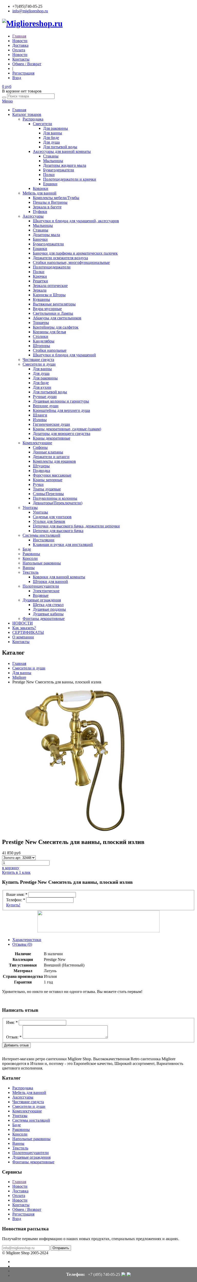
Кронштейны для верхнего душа (61, 410)
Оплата (18, 50)
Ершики (50, 184)
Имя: (12, 1022)
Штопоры (41, 345)
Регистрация (23, 73)
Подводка (41, 470)
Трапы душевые (47, 489)
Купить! (13, 905)
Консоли (30, 558)
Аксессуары (33, 216)
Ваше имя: (16, 894)
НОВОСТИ (22, 623)
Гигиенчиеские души (51, 424)
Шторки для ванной (50, 581)
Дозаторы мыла (46, 235)
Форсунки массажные (52, 475)
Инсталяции (43, 540)
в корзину (10, 868)
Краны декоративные (51, 438)
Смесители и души (39, 364)
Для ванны (52, 133)
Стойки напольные (49, 350)
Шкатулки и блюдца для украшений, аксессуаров (76, 221)
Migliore (19, 677)
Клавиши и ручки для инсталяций (63, 544)
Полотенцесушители (41, 586)
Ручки (38, 484)
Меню (7, 101)
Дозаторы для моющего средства (61, 433)
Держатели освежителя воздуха (60, 258)
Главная (19, 36)
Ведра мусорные (47, 308)
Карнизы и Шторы (49, 295)
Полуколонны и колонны (55, 498)
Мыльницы (53, 161)
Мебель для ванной (39, 193)
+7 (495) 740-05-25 (104, 1274)
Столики (40, 336)
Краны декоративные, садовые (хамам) (67, 429)
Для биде (51, 137)
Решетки (40, 281)
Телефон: (15, 900)
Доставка (20, 45)
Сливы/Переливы (48, 493)
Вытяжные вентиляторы (54, 304)
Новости (19, 41)
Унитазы (30, 507)
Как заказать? (24, 628)
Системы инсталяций (41, 535)
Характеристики (26, 939)
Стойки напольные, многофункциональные (71, 262)
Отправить (61, 1248)
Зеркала (39, 290)
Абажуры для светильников (57, 318)
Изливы (40, 419)
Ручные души (45, 396)
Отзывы (22, 944)
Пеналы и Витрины (50, 202)
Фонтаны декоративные (44, 618)
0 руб (6, 86)
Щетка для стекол (48, 604)
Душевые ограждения (42, 600)
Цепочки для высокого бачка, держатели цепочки (76, 526)
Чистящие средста (38, 359)
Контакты (20, 59)
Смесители (42, 124)
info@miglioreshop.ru (30, 11)
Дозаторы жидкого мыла (64, 165)
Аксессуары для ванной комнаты (62, 151)
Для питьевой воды (60, 147)
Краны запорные (47, 480)
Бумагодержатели (58, 170)
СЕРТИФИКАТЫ (28, 632)
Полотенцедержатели (52, 267)
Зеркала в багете (47, 207)
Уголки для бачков (49, 521)
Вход (16, 78)
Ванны (29, 567)
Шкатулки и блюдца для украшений (64, 355)
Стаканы (50, 156)
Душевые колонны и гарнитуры (61, 401)
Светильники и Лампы (53, 313)
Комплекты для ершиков (54, 461)
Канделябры (43, 341)
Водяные (40, 595)
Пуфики (40, 211)
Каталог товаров (26, 114)
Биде (27, 549)
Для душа (51, 142)
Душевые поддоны (49, 609)
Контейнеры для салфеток (55, 327)
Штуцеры (41, 466)
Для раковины (55, 128)
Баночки (40, 239)
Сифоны (40, 447)
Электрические (46, 591)
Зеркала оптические (50, 285)
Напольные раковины (42, 563)
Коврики (40, 188)
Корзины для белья (49, 332)
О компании (23, 637)
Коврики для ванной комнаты (59, 577)
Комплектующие (37, 443)
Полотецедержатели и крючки (69, 179)
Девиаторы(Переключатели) (57, 503)
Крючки (40, 276)
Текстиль (30, 572)
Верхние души (45, 406)
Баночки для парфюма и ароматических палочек (75, 253)
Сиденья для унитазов (52, 517)
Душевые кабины (48, 614)
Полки (49, 174)
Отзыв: (14, 1037)
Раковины (31, 554)
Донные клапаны (48, 452)
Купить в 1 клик (16, 872)
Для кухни (42, 387)
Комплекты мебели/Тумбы (56, 198)
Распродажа (33, 119)
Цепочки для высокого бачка (58, 530)
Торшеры (41, 322)
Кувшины (41, 299)
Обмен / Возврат (26, 64)
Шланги (40, 415)
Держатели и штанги (51, 456)
